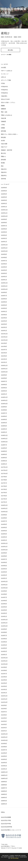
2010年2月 (4, 765)
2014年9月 (4, 591)
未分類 (3, 140)
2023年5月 (4, 302)
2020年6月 (4, 384)
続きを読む (10, 50)
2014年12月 (4, 581)
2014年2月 (4, 613)
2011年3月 (4, 724)
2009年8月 (4, 785)
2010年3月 (4, 762)
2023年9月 (4, 292)
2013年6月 (4, 638)
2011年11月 (4, 699)
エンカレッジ (4, 74)
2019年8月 (4, 410)
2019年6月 (4, 416)
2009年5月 (4, 794)
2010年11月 (4, 737)
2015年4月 (4, 568)
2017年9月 (4, 476)
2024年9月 (4, 254)
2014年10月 (4, 588)
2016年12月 (4, 505)
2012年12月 (4, 657)
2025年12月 (4, 210)
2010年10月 (4, 740)
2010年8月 (4, 746)
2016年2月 (4, 537)
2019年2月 (4, 429)
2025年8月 (4, 222)
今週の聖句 (4, 96)
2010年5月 (4, 756)
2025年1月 (4, 241)
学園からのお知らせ (6, 115)
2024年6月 (4, 264)
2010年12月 (4, 734)
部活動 (3, 162)
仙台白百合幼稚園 (6, 817)
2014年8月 (4, 594)
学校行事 (3, 118)
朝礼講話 (3, 137)
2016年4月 (4, 530)
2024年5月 (4, 267)
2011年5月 (4, 718)
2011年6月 (4, 715)
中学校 (3, 83)
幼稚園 (3, 128)
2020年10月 (4, 372)
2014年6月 (4, 600)
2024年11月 (4, 248)
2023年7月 (4, 295)
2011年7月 (4, 711)
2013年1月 (4, 654)
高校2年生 (4, 172)
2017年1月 (4, 502)
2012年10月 (4, 664)
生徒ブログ (4, 147)
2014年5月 (4, 603)
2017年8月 (4, 480)
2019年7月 (4, 413)
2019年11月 (4, 400)
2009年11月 (4, 775)
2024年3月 (4, 273)
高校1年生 (4, 169)
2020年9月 (4, 375)
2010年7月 (4, 750)
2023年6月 (4, 298)
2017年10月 (4, 473)
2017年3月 (4, 495)
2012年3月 (4, 686)
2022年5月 (4, 318)
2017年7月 (4, 483)
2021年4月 (4, 352)
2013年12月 (4, 619)
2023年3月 (4, 308)
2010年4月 (4, 759)
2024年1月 (4, 279)
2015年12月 (4, 543)
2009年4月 (4, 797)
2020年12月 (4, 365)
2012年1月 (4, 692)
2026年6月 (4, 190)
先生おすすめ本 (5, 99)
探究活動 (3, 131)
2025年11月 (4, 213)
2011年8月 (4, 708)
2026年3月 (4, 200)
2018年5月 (4, 451)
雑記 (2, 166)
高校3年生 (4, 175)
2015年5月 (4, 565)
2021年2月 (4, 359)
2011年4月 (4, 721)
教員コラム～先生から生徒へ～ (9, 134)
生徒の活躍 (4, 143)
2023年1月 (4, 311)
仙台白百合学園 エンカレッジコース (11, 830)
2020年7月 (4, 381)
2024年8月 (4, 257)
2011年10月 (4, 702)
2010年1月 (4, 769)
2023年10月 (4, 289)
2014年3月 (4, 610)
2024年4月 (4, 270)
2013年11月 (4, 622)
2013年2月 (4, 651)
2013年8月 (4, 632)
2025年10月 (4, 216)
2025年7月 (4, 225)
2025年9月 (4, 219)
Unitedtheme (14, 858)
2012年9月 (4, 667)
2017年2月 (4, 499)
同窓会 (3, 812)
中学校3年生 (4, 93)
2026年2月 (4, 203)
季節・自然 (4, 112)
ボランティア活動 (6, 80)
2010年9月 (4, 743)
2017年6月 (4, 486)
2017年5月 (4, 489)
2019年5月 (4, 419)
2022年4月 (4, 321)
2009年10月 (4, 778)
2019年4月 (4, 422)
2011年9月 (4, 705)
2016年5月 (4, 527)
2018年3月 (4, 457)
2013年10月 (4, 626)
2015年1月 (4, 578)
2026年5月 (4, 194)
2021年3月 (4, 356)
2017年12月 (4, 467)
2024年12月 (4, 244)
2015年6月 (4, 562)
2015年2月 (4, 575)
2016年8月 (4, 518)
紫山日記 (3, 153)
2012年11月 (4, 661)
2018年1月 (4, 464)
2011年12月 (4, 696)
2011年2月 (4, 727)
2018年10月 (4, 441)
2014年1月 (4, 616)
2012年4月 (4, 683)
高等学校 (3, 178)
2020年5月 (4, 387)
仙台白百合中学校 (6, 823)
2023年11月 (4, 286)
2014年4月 (4, 607)
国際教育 (3, 108)
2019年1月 (4, 432)
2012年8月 (4, 670)
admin (19, 37)
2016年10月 (4, 511)
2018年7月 (4, 445)
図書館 (3, 105)
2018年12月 (4, 435)
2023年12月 (4, 283)
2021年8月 (4, 346)
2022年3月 (4, 324)
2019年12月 (4, 397)
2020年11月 (4, 368)
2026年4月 (4, 197)
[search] (26, 19)
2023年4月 (4, 305)
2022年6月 (4, 314)
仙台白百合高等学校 (6, 826)
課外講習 (3, 159)
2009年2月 (4, 804)
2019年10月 (4, 403)
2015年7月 (4, 559)
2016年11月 (4, 508)
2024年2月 (4, 276)
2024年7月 (4, 260)
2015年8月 (4, 556)
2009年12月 (4, 772)
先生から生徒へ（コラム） (8, 102)
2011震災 (9, 54)
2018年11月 (4, 438)
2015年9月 (4, 553)
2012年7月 (4, 673)
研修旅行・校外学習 (6, 150)
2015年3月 (4, 572)
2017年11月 (4, 470)
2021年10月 (4, 340)
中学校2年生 (4, 89)
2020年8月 (4, 378)
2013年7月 (4, 635)
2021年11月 (4, 337)
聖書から (3, 156)
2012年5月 (4, 680)
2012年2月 (4, 689)
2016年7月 (4, 521)
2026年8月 (4, 187)
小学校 (3, 124)
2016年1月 (4, 540)
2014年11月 (4, 584)
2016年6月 (4, 524)
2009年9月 (4, 781)
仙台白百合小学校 (6, 820)
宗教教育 (3, 121)
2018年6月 (4, 448)
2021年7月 (4, 349)
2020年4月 (4, 391)
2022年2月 (4, 327)
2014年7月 (4, 597)
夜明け (5, 33)
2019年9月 (4, 406)
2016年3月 (4, 534)
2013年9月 (4, 629)
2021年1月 (4, 362)
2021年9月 (4, 343)
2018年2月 (4, 460)
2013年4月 (4, 645)
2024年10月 (4, 251)
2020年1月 (4, 394)
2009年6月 (4, 791)
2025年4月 (4, 235)
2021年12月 (4, 333)
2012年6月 (4, 676)
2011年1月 (4, 731)
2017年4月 (4, 492)
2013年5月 (4, 642)
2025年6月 (4, 229)
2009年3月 (4, 800)
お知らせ (3, 77)
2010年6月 (4, 753)
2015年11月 (4, 546)
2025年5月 (4, 232)
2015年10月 (4, 549)
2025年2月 (4, 238)
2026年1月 (4, 206)
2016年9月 (4, 514)
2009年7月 (4, 788)
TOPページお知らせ (6, 70)
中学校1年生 (4, 86)
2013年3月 (4, 648)
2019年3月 (4, 426)
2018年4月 (4, 454)
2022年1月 (4, 330)
